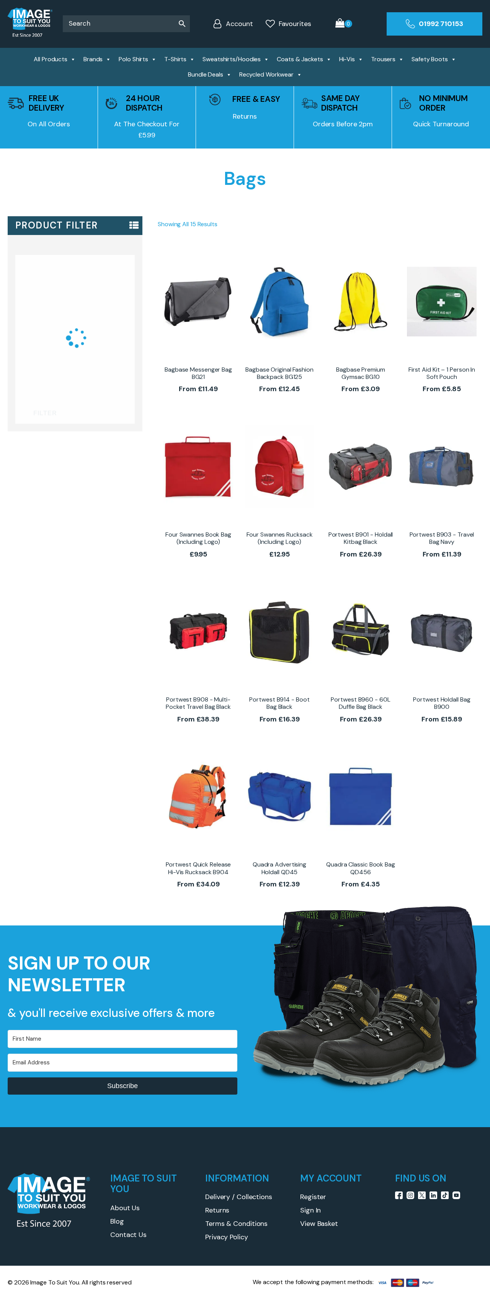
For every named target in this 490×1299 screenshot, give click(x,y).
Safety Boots (430, 59)
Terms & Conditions (236, 1223)
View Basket (319, 1223)
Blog (117, 1221)
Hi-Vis (347, 59)
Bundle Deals (205, 74)
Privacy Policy (226, 1237)
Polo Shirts (133, 59)
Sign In (310, 1210)
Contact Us (128, 1234)
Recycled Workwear (266, 74)
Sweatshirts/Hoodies (232, 59)
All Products (50, 59)
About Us (125, 1208)
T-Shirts (175, 59)
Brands (93, 59)
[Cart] (343, 24)
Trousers (383, 59)
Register (313, 1196)
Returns (217, 1210)
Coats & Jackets (300, 59)
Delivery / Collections (238, 1196)
